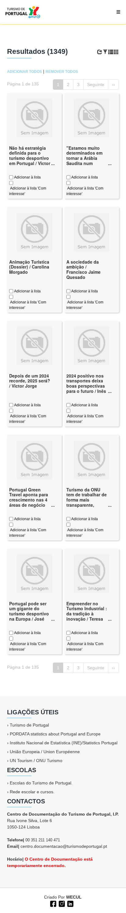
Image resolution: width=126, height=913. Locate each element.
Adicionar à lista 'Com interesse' (27, 191)
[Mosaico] (116, 52)
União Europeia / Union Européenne (45, 751)
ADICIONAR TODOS (24, 72)
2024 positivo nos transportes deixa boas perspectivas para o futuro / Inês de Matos (86, 386)
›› (113, 84)
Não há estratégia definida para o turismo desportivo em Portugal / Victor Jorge (29, 158)
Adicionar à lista (27, 177)
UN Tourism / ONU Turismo (36, 760)
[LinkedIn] (69, 903)
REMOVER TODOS (62, 72)
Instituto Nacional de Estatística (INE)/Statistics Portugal (63, 742)
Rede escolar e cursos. (32, 791)
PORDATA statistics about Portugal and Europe (55, 733)
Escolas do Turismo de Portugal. (41, 782)
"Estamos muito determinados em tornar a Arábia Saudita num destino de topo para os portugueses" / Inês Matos (84, 166)
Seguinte (95, 84)
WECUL (74, 897)
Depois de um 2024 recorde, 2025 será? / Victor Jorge (29, 381)
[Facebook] (52, 903)
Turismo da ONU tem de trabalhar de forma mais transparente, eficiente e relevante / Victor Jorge (86, 505)
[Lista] (110, 52)
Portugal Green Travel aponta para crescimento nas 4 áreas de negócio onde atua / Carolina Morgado (28, 502)
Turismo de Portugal (29, 725)
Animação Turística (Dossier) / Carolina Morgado (29, 267)
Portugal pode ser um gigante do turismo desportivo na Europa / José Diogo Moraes (29, 613)
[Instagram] (61, 903)
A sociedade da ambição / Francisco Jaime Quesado (83, 269)
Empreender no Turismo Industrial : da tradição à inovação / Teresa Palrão (86, 613)
